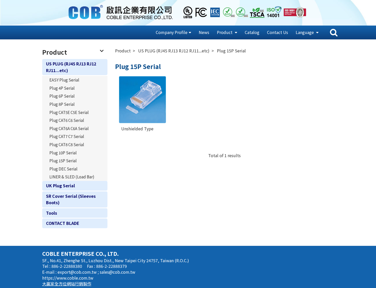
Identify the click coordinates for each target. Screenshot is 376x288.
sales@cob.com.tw (117, 272)
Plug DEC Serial (63, 168)
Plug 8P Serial (62, 104)
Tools (51, 213)
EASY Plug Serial (64, 80)
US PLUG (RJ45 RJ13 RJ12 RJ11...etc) (71, 67)
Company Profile (171, 32)
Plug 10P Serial (63, 152)
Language (305, 32)
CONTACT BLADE (62, 223)
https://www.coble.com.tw (67, 278)
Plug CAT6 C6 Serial (66, 120)
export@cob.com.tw (78, 272)
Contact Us (277, 32)
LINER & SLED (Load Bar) (71, 176)
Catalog (252, 32)
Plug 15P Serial (63, 160)
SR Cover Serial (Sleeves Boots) (71, 199)
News (204, 32)
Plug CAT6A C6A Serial (69, 128)
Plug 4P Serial (62, 88)
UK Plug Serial (60, 185)
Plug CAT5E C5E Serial (69, 112)
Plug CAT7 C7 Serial (66, 136)
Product (225, 32)
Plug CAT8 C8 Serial (66, 144)
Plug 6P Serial (62, 96)
